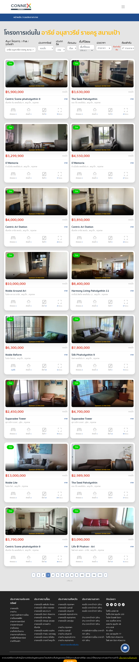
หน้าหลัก (17, 17)
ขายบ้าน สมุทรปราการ (66, 637)
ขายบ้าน (13, 611)
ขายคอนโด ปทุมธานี (66, 611)
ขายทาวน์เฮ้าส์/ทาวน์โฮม (19, 615)
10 (82, 575)
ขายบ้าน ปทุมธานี (65, 633)
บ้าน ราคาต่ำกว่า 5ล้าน (91, 624)
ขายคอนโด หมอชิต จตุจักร (44, 630)
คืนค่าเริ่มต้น (116, 48)
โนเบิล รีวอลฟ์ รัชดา (113, 617)
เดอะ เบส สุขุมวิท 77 (113, 633)
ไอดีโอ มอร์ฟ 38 (112, 611)
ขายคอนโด (14, 608)
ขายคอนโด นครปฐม (66, 620)
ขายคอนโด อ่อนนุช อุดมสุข (44, 620)
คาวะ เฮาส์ (110, 627)
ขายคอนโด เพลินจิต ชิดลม (44, 604)
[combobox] (20, 49)
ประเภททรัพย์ (44, 42)
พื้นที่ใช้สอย (84, 41)
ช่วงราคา (101, 42)
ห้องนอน (72, 42)
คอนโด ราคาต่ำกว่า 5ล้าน (92, 611)
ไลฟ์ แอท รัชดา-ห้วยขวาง (115, 640)
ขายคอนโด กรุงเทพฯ (66, 604)
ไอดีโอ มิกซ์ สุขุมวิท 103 (115, 614)
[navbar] (123, 7)
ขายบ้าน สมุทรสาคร (66, 640)
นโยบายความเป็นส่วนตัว (128, 657)
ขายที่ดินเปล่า (15, 641)
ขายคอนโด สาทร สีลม (42, 617)
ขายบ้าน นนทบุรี (64, 630)
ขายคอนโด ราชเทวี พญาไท (44, 640)
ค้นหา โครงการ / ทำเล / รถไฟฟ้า (17, 43)
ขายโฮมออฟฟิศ (16, 618)
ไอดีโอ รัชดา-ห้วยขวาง (114, 637)
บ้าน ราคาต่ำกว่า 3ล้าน (91, 620)
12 (94, 575)
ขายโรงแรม (14, 628)
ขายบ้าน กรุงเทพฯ (65, 627)
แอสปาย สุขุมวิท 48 (113, 624)
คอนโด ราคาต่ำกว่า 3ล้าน (92, 607)
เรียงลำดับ (127, 42)
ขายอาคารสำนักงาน (18, 634)
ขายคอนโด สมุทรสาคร (67, 617)
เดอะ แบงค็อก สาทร (113, 620)
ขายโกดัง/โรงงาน (17, 631)
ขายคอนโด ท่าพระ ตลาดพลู (45, 633)
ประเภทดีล (59, 43)
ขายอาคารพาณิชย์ (17, 621)
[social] (125, 648)
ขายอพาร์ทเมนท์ (16, 624)
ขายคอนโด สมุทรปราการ (67, 614)
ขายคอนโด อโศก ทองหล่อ (44, 607)
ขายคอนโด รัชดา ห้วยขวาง (44, 614)
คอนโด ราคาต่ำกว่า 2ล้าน (92, 604)
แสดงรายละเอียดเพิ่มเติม (69, 644)
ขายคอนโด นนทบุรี (65, 607)
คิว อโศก (109, 630)
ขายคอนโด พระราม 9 (42, 611)
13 (100, 575)
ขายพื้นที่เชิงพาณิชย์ (18, 637)
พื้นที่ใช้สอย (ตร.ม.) (85, 47)
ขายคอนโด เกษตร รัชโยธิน (44, 637)
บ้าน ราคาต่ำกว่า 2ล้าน (91, 617)
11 (88, 575)
